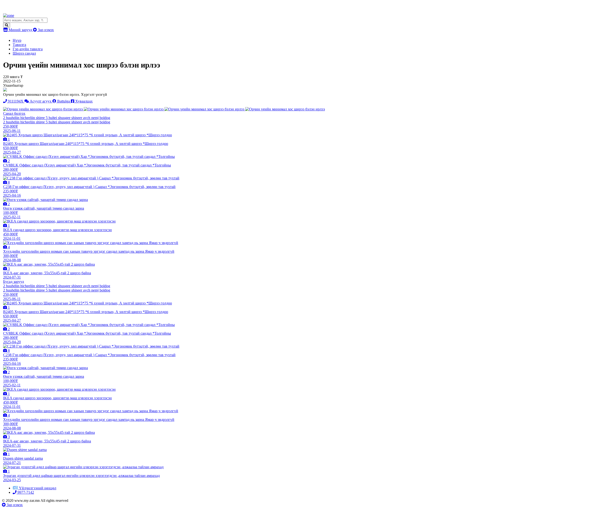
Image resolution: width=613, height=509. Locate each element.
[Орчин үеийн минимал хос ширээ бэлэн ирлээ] (43, 109)
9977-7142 (25, 492)
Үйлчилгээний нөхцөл (37, 488)
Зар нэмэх (45, 30)
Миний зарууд (20, 30)
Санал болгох (14, 113)
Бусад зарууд (13, 282)
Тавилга (19, 45)
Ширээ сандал (24, 53)
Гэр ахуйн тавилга (28, 49)
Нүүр (17, 40)
